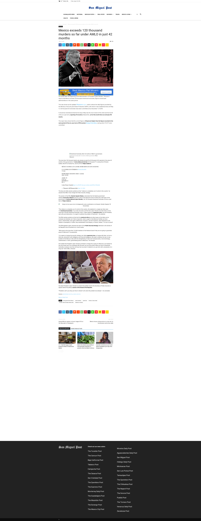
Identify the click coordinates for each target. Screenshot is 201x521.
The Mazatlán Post (95, 500)
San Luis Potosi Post (125, 471)
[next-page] (62, 351)
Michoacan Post (123, 466)
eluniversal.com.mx (68, 294)
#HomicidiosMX (82, 169)
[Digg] (89, 44)
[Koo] (107, 44)
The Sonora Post (123, 493)
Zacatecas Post (123, 511)
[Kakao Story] (99, 44)
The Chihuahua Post (124, 484)
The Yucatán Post (95, 451)
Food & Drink (74, 18)
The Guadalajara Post (96, 496)
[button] (140, 14)
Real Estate (101, 14)
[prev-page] (60, 351)
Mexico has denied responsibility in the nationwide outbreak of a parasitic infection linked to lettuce (85, 346)
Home (60, 24)
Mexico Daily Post (63, 297)
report (81, 104)
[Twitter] (137, 14)
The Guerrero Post (95, 487)
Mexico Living (126, 14)
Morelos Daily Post (124, 448)
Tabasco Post (93, 465)
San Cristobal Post (95, 478)
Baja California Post (95, 460)
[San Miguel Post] (100, 7)
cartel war (85, 300)
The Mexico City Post (96, 509)
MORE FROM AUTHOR (76, 328)
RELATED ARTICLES (64, 328)
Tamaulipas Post (123, 475)
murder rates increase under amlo (66, 302)
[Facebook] (60, 44)
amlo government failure (68, 300)
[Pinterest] (85, 44)
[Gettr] (103, 44)
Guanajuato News (69, 14)
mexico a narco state (93, 300)
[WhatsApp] (81, 44)
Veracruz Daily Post (124, 507)
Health (65, 18)
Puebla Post (121, 498)
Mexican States (89, 14)
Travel (118, 14)
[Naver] (92, 44)
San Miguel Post (123, 457)
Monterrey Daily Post (96, 491)
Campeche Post (94, 469)
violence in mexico (79, 302)
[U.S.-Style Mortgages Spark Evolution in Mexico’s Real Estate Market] (67, 338)
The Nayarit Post (123, 489)
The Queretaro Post (124, 480)
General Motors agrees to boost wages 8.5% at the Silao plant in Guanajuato (71, 322)
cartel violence (78, 300)
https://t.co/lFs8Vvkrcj (78, 185)
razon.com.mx (77, 294)
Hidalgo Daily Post (124, 462)
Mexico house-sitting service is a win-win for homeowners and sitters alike (101, 322)
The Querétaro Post (95, 482)
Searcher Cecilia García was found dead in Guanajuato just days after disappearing (104, 346)
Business (109, 14)
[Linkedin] (71, 44)
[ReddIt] (78, 44)
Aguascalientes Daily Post (127, 453)
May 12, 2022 (81, 188)
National (80, 14)
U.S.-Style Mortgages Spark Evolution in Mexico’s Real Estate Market (66, 346)
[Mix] (74, 44)
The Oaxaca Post (94, 473)
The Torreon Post (124, 502)
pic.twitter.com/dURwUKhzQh (92, 185)
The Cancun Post (94, 456)
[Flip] (96, 44)
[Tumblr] (67, 44)
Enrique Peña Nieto (91, 123)
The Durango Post (95, 505)
